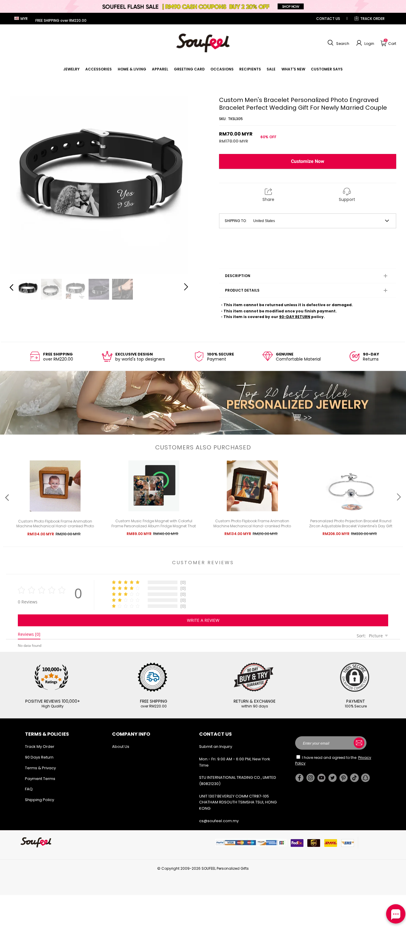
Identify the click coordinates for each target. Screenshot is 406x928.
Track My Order (39, 746)
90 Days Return (39, 757)
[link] (71, 69)
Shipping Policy (39, 800)
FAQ (29, 789)
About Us (120, 746)
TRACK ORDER (372, 18)
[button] (337, 43)
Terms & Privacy (40, 768)
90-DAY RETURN (294, 316)
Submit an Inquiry (215, 746)
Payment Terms (40, 778)
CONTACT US (328, 18)
